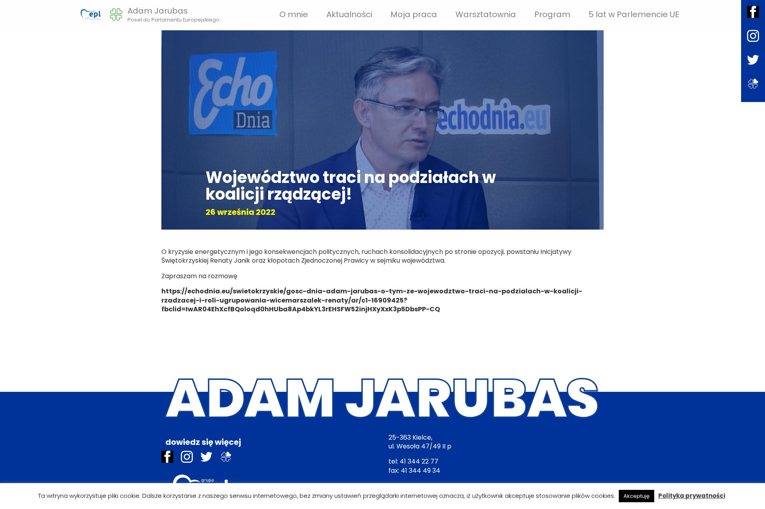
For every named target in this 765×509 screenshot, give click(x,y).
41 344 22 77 (419, 461)
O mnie (293, 14)
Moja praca (413, 14)
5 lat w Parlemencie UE (633, 14)
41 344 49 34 (420, 470)
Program (552, 14)
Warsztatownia (485, 14)
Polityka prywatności (691, 495)
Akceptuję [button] (636, 496)
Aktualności (349, 14)
